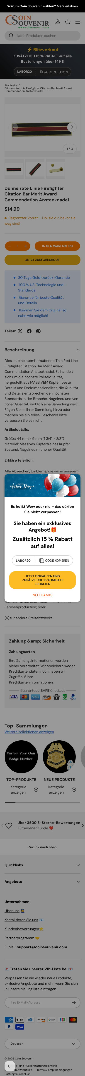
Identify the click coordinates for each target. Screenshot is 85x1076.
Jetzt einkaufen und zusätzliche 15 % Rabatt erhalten (42, 580)
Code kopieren (57, 560)
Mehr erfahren (67, 6)
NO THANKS (42, 595)
